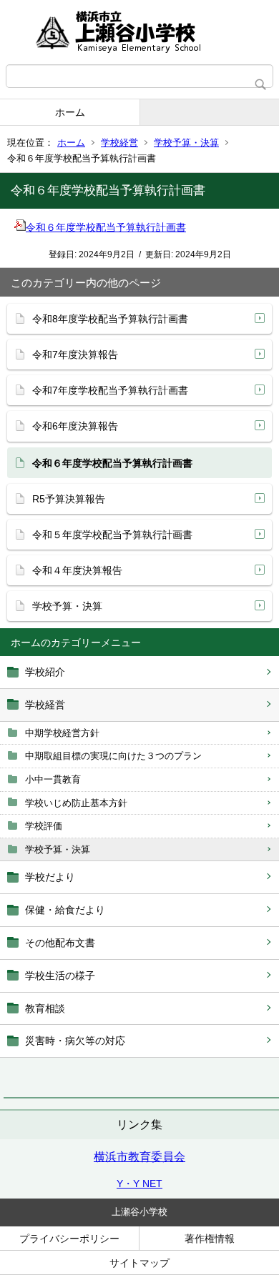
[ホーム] (139, 32)
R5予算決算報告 (68, 499)
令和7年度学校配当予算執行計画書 (110, 390)
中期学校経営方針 (62, 733)
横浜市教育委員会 (139, 1157)
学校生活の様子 (60, 975)
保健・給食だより (65, 910)
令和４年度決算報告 (77, 570)
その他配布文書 (60, 942)
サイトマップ (139, 1263)
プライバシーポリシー (69, 1238)
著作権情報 (210, 1238)
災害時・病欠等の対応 (75, 1040)
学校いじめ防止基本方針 (76, 803)
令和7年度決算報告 (75, 354)
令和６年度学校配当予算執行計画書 (106, 227)
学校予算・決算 (186, 142)
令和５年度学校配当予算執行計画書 (112, 534)
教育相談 (45, 1008)
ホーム (70, 112)
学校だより (50, 877)
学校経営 (119, 142)
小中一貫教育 (53, 779)
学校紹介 (45, 672)
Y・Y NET (139, 1183)
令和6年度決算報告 (75, 426)
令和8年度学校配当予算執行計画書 (110, 318)
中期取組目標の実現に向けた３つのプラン (113, 755)
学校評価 (43, 825)
